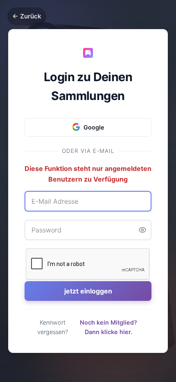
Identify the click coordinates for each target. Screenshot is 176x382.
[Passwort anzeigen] (142, 230)
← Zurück (26, 16)
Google (93, 127)
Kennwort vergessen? (52, 327)
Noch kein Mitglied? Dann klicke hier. (108, 327)
